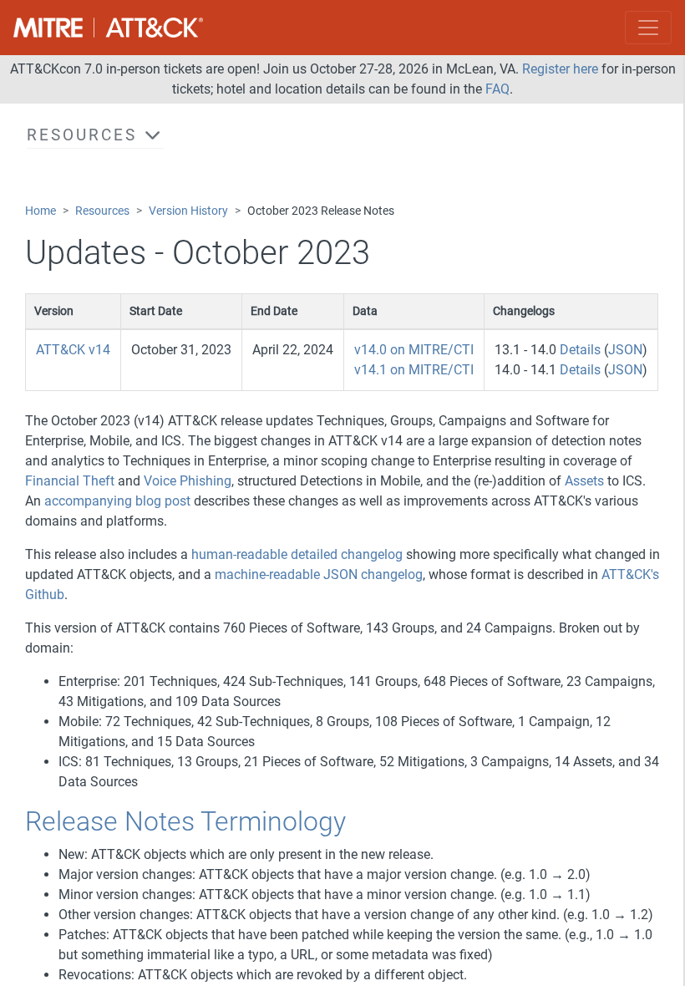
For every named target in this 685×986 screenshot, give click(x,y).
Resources (102, 211)
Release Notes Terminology (185, 821)
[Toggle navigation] (648, 27)
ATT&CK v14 (73, 350)
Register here (560, 69)
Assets (584, 481)
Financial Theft (69, 481)
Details (580, 350)
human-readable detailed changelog (297, 554)
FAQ (497, 89)
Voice (160, 481)
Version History (188, 211)
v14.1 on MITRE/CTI (414, 370)
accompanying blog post (117, 501)
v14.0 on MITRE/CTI (414, 350)
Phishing (205, 481)
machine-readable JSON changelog (319, 574)
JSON (625, 350)
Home (40, 211)
